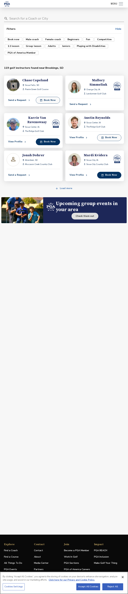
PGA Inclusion (101, 556)
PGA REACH (100, 550)
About (37, 556)
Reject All (113, 586)
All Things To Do (13, 563)
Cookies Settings (13, 586)
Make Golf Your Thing (105, 563)
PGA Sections (71, 563)
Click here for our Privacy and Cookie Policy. (72, 579)
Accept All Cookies (88, 586)
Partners (39, 569)
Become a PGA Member (76, 550)
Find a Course (11, 556)
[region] (64, 583)
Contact (38, 550)
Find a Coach (11, 550)
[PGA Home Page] (7, 4)
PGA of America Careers (77, 569)
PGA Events (10, 569)
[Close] (122, 577)
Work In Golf (71, 556)
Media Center (41, 563)
